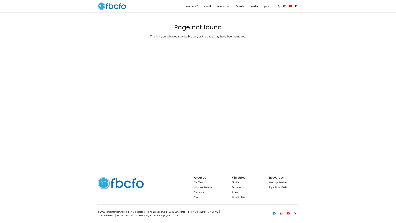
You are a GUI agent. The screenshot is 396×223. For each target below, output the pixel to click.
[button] (200, 6)
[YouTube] (290, 6)
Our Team (199, 182)
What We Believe (203, 187)
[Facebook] (279, 6)
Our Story (199, 192)
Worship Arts (238, 197)
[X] (296, 6)
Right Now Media (278, 187)
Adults (235, 192)
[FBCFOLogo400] (111, 6)
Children (236, 182)
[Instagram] (284, 6)
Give (196, 197)
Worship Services (278, 182)
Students (236, 187)
